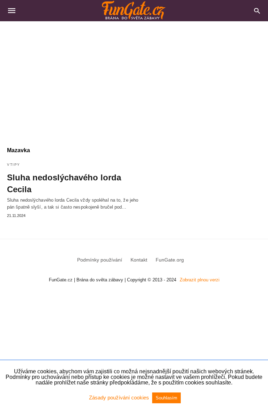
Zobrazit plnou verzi (199, 279)
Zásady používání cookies (119, 397)
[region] (134, 80)
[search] (257, 11)
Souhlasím (166, 397)
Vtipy (13, 164)
